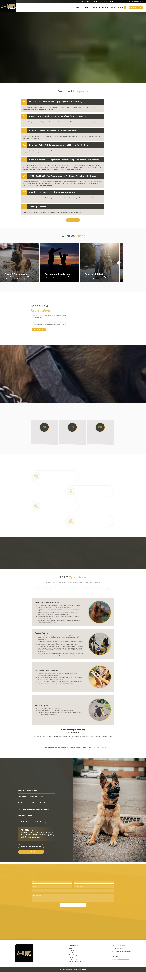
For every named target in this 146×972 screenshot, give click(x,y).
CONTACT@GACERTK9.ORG (99, 747)
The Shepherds (73, 953)
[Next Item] (142, 263)
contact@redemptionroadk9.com (93, 551)
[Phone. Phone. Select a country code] (76, 886)
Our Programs (73, 950)
